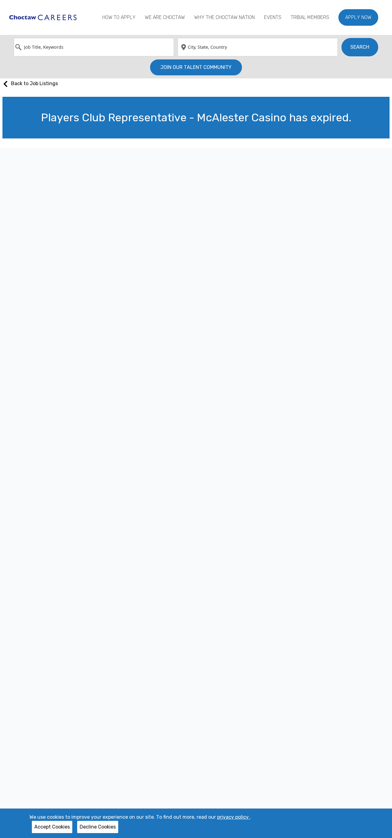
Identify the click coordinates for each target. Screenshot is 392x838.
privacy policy (233, 817)
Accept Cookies (52, 827)
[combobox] (94, 47)
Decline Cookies (98, 827)
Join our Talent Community (196, 67)
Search (359, 47)
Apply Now (358, 17)
